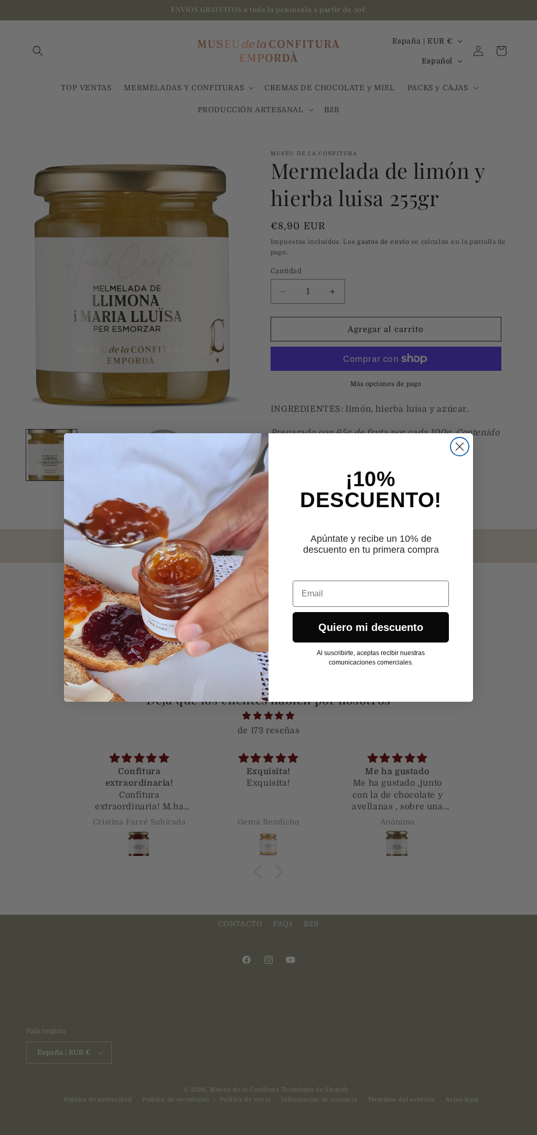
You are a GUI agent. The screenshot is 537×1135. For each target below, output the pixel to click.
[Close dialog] (459, 446)
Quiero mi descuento (370, 627)
